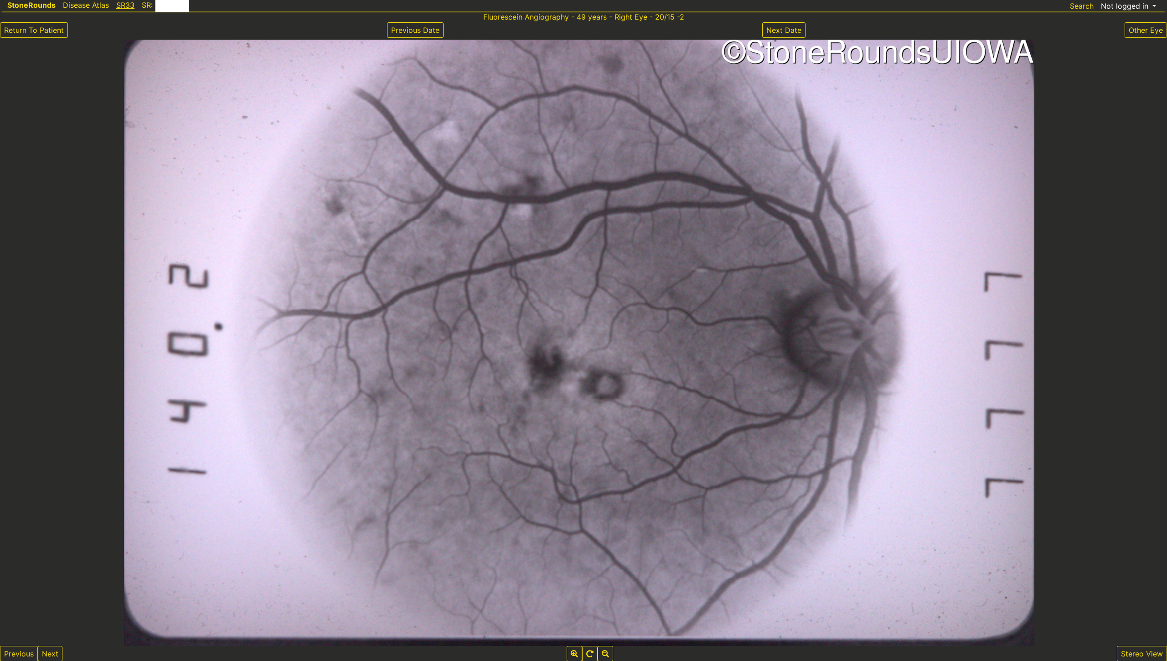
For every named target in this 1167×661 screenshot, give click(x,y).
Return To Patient (34, 30)
